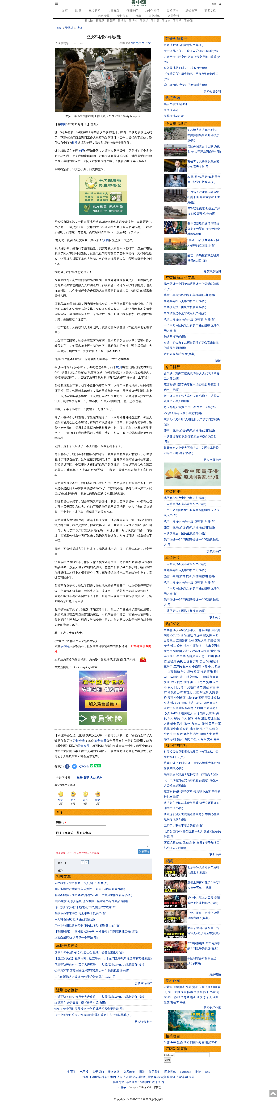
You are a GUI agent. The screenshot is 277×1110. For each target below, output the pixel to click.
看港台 (122, 20)
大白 (106, 240)
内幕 (204, 666)
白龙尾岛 (209, 708)
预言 (180, 739)
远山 (170, 992)
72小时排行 (152, 10)
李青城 (185, 997)
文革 (210, 739)
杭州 (119, 367)
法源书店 (122, 1077)
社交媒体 (192, 677)
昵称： (61, 822)
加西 (161, 1082)
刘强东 (204, 692)
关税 (180, 661)
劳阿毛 (65, 646)
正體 (214, 4)
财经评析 (211, 1042)
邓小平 (204, 728)
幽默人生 (206, 734)
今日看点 (113, 10)
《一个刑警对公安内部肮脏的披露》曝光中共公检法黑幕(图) (93, 1014)
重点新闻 (94, 10)
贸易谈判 (212, 661)
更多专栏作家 (212, 1007)
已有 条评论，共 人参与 (73, 833)
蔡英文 (188, 692)
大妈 (212, 692)
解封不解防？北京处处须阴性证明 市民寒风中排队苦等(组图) (93, 895)
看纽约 (144, 20)
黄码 (81, 150)
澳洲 (205, 723)
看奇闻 (188, 20)
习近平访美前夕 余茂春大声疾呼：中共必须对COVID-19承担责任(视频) (100, 964)
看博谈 (133, 20)
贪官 (170, 671)
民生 (180, 723)
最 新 (78, 10)
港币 (183, 687)
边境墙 (188, 661)
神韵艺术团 (108, 1077)
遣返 (204, 718)
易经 (196, 734)
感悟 (167, 739)
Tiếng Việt (145, 1087)
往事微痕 (196, 645)
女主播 (210, 713)
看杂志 (133, 1077)
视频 (138, 15)
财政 (206, 687)
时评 (167, 1042)
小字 (148, 43)
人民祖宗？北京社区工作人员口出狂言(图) (81, 883)
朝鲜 (206, 677)
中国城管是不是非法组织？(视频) (185, 313)
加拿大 (214, 677)
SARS (174, 713)
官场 (210, 671)
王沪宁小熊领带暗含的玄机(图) (183, 825)
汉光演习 (194, 651)
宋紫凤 (168, 987)
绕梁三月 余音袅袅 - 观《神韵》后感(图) (80, 1002)
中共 (183, 656)
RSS (207, 1071)
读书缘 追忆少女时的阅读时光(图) (185, 84)
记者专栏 (210, 10)
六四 (215, 635)
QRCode (84, 766)
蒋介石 (184, 728)
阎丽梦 (190, 656)
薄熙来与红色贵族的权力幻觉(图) (185, 301)
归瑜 (214, 987)
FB (200, 677)
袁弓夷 (168, 651)
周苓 (183, 992)
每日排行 (132, 10)
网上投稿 (170, 1071)
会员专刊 (173, 15)
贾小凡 (196, 987)
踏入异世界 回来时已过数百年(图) (185, 68)
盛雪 (213, 992)
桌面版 (71, 1071)
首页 (59, 27)
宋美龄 (194, 728)
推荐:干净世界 (92, 1077)
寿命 (203, 739)
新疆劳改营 (185, 713)
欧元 (170, 687)
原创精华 (154, 15)
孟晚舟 (172, 661)
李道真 (206, 987)
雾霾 (201, 697)
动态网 (183, 1077)
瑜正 (193, 997)
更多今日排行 (212, 459)
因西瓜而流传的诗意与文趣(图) (183, 45)
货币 (209, 682)
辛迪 (183, 1002)
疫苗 (180, 645)
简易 (188, 987)
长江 (173, 645)
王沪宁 (168, 666)
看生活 (177, 20)
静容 (177, 997)
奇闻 (187, 739)
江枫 (199, 997)
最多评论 (172, 10)
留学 (191, 718)
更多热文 (215, 617)
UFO (176, 656)
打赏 (133, 43)
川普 (198, 630)
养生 (216, 739)
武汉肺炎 (188, 630)
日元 (177, 687)
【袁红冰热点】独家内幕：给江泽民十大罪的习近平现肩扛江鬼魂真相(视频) (103, 958)
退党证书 (172, 1077)
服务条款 (113, 1071)
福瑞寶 (161, 1077)
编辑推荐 (191, 10)
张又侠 (207, 635)
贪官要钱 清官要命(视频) (179, 354)
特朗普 (206, 630)
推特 (198, 1071)
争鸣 (173, 1042)
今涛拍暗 (179, 987)
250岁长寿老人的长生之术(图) (183, 413)
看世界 (155, 20)
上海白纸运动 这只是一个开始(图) (76, 937)
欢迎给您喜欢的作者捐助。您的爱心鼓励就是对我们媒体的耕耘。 (96, 659)
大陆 (189, 697)
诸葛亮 (188, 734)
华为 (183, 671)
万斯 (196, 661)
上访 (191, 703)
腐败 (190, 671)
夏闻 (177, 992)
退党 (213, 651)
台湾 (180, 692)
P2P (195, 697)
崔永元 (187, 666)
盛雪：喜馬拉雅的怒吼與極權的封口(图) (189, 295)
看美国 (111, 20)
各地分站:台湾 (122, 1082)
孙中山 (174, 728)
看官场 (100, 20)
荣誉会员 (79, 740)
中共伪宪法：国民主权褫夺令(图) (185, 307)
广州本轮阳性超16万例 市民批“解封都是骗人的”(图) (87, 925)
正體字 (122, 1087)
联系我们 (154, 1071)
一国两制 (173, 677)
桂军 (218, 723)
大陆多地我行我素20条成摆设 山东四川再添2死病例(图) (90, 889)
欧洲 (155, 1082)
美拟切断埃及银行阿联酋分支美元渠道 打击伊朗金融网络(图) (203, 229)
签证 (211, 718)
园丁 (206, 992)
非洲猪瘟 (180, 697)
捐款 (142, 1071)
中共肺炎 (169, 630)
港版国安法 (180, 651)
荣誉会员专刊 (176, 39)
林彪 (212, 728)
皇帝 (180, 734)
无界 (191, 1077)
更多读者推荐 (143, 1021)
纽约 (135, 1082)
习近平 (198, 635)
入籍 (167, 723)
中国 (63, 124)
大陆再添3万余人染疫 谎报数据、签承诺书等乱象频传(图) (91, 901)
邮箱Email (169, 1055)
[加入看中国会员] (103, 709)
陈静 (190, 992)
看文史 (166, 20)
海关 (197, 718)
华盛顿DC (144, 1082)
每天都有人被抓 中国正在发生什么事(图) (190, 407)
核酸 (75, 142)
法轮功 (198, 703)
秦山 (170, 997)
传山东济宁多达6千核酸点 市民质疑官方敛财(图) (85, 907)
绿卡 (173, 723)
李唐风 (198, 992)
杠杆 (186, 682)
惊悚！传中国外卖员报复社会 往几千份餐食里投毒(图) (89, 952)
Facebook (185, 1071)
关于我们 (98, 1071)
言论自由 (199, 713)
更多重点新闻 (212, 271)
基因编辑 (210, 697)
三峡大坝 (201, 640)
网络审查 (209, 703)
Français (133, 1087)
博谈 (79, 27)
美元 (193, 682)
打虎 (203, 671)
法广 (183, 677)
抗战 (167, 728)
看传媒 (152, 1077)
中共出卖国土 (211, 645)
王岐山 (209, 656)
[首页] (138, 5)
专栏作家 (122, 15)
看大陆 (88, 20)
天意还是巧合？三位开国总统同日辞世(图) (191, 51)
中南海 (196, 666)
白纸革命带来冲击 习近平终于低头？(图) (80, 913)
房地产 (191, 687)
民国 (211, 723)
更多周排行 (213, 551)
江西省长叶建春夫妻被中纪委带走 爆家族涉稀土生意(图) (203, 197)
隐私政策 (129, 1071)
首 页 (64, 10)
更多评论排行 (143, 983)
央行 (173, 682)
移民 (177, 718)
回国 (217, 718)
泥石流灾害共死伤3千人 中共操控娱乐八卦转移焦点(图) (203, 135)
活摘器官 (182, 640)
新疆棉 (211, 640)
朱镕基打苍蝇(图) (175, 336)
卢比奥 (215, 630)
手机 (173, 739)
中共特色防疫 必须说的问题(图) (75, 919)
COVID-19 (176, 635)
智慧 (215, 734)
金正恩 (200, 656)
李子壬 (207, 997)
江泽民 (177, 666)
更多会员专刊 (212, 91)
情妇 (177, 671)
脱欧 (167, 682)
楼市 (199, 687)
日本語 (156, 1087)
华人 (170, 718)
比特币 (201, 682)
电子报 (84, 1071)
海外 (187, 723)
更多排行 (215, 854)
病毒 (167, 635)
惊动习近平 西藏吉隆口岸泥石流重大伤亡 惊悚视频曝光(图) (92, 970)
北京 (196, 692)
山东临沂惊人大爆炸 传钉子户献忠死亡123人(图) (85, 976)
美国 (202, 661)
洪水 (186, 645)
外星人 (195, 739)
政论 (180, 1042)
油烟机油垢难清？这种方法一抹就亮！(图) (191, 774)
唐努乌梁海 (186, 708)
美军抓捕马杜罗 (174, 116)
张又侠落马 (171, 110)
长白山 (198, 708)
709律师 (182, 703)
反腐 (197, 671)
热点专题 (104, 15)
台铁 (191, 640)
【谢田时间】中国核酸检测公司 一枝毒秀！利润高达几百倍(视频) (96, 931)
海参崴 (172, 692)
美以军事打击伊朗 (175, 104)
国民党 (205, 651)
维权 (173, 703)
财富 (213, 687)
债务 (180, 682)
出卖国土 (169, 640)
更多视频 (215, 974)
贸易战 (188, 635)
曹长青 (174, 1002)
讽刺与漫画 (197, 1042)
